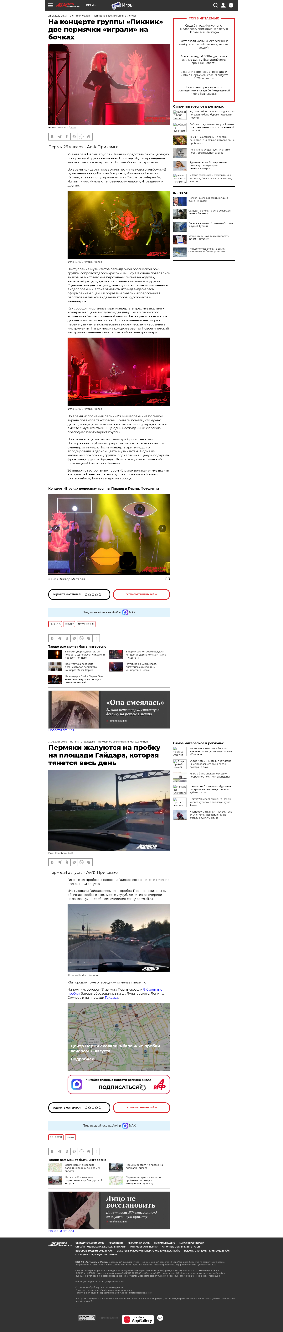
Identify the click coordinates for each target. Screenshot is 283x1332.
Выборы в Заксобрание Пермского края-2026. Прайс (148, 1251)
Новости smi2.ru (61, 730)
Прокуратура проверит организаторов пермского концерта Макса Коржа (81, 666)
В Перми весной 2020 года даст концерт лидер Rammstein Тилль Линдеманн (146, 654)
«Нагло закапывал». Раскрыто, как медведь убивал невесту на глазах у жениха (211, 178)
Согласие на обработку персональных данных (99, 1287)
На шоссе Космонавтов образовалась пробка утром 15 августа (83, 1180)
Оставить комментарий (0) (141, 594)
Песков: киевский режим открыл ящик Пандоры (208, 199)
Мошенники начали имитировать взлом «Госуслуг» (208, 237)
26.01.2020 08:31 (57, 15)
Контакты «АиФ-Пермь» (144, 1247)
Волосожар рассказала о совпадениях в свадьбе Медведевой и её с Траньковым (204, 90)
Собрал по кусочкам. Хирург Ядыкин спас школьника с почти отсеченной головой (212, 127)
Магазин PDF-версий (191, 1243)
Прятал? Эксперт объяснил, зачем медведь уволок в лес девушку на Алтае (210, 802)
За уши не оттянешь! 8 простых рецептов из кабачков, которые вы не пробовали (212, 140)
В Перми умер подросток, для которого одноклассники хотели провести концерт (85, 654)
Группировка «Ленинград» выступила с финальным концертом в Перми (142, 666)
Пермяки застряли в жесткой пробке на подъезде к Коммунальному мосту (143, 1180)
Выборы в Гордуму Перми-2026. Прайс (206, 1251)
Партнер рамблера (109, 1318)
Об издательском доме (89, 1243)
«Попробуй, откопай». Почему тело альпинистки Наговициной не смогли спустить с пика (211, 814)
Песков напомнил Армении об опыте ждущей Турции (210, 224)
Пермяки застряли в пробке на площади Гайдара (144, 1166)
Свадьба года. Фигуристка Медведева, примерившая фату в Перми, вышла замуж (204, 29)
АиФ (73, 127)
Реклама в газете (164, 1243)
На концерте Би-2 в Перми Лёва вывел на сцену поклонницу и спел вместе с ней (84, 679)
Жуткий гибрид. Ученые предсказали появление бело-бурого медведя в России (212, 114)
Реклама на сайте (139, 1243)
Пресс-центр (116, 1243)
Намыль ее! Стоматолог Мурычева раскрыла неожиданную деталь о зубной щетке (210, 789)
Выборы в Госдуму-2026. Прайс (93, 1251)
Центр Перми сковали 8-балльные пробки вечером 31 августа (115, 1048)
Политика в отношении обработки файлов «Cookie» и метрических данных (113, 1293)
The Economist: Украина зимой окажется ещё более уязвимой (206, 250)
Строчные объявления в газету (181, 1247)
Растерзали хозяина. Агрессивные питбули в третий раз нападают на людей (204, 44)
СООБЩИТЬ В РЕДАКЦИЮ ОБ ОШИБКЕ (96, 1254)
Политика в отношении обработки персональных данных (104, 1290)
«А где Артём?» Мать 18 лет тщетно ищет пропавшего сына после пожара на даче (210, 763)
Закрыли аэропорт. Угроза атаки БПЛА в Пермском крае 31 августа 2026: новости (204, 75)
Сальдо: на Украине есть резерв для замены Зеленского (210, 212)
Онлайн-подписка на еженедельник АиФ (100, 1247)
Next (162, 528)
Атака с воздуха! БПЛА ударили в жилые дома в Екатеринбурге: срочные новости (204, 60)
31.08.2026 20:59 (57, 741)
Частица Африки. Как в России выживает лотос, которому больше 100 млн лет (211, 751)
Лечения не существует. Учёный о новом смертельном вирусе (210, 151)
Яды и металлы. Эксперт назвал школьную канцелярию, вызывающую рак (209, 165)
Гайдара (111, 997)
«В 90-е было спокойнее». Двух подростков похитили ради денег (210, 775)
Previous (56, 528)
